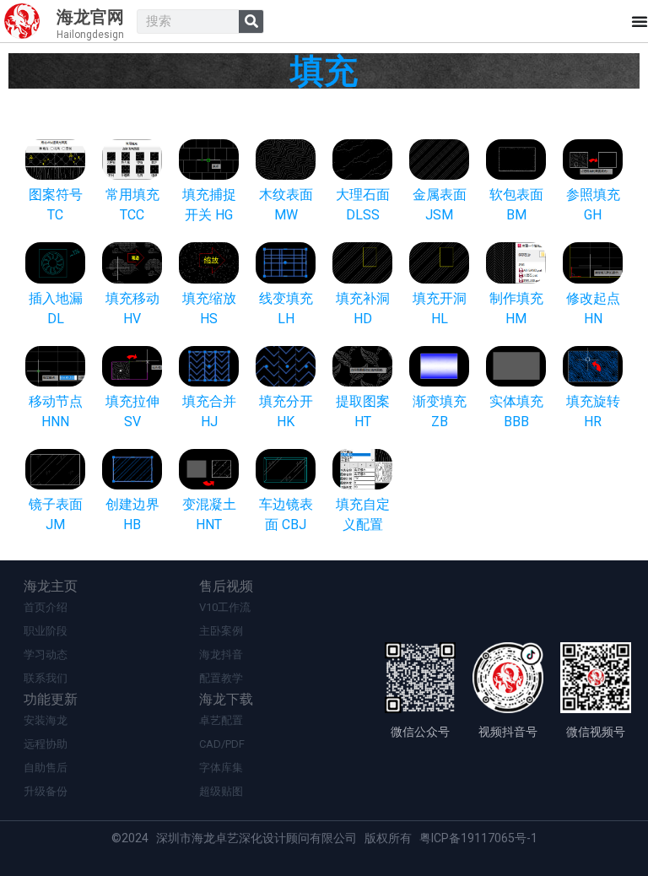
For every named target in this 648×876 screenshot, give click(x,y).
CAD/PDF (222, 744)
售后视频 (226, 586)
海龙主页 (51, 586)
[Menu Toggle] (639, 21)
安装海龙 (46, 720)
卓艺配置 (221, 720)
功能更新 (51, 699)
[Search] (251, 21)
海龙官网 (90, 17)
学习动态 (46, 654)
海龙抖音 (221, 654)
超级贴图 (221, 791)
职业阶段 (46, 631)
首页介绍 (46, 607)
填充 (324, 71)
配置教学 (221, 678)
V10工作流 (225, 607)
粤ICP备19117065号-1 (478, 838)
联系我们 (46, 678)
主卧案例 (221, 631)
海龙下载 (226, 699)
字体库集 (221, 767)
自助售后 (46, 767)
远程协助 (46, 744)
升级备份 (46, 791)
